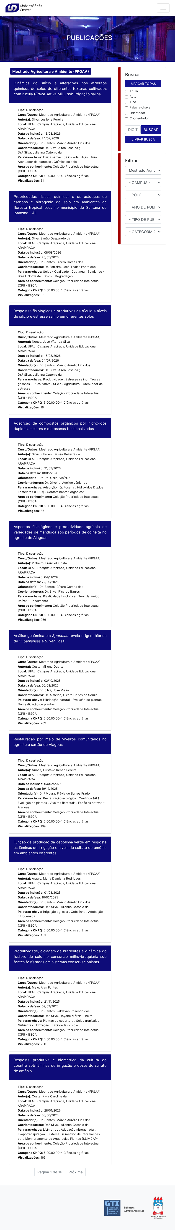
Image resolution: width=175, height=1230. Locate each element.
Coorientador (139, 118)
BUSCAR (151, 129)
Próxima (76, 1172)
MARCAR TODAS (143, 84)
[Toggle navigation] (163, 8)
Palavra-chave (140, 107)
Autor (134, 96)
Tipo (133, 102)
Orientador (137, 113)
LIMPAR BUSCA (143, 139)
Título (134, 91)
